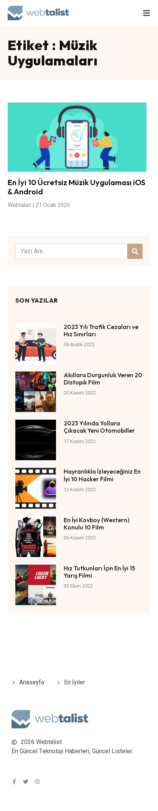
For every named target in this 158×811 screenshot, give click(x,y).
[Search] (135, 251)
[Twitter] (25, 781)
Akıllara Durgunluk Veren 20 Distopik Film (103, 378)
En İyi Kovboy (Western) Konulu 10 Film (96, 523)
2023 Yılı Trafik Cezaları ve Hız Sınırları (101, 330)
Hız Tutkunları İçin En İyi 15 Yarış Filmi (99, 571)
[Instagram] (37, 781)
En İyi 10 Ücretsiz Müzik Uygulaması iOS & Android (76, 187)
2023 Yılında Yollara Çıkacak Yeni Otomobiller (99, 426)
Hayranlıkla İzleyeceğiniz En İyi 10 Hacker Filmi (102, 474)
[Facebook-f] (14, 781)
